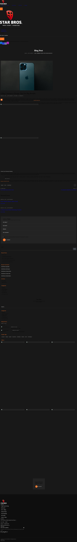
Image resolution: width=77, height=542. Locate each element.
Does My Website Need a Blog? (6, 256)
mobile (23, 336)
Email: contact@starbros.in (5, 525)
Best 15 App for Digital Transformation (7, 258)
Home (26, 53)
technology (9, 185)
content (3, 336)
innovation (14, 336)
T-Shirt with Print (8, 271)
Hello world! (4, 254)
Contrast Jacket (8, 273)
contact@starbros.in (4, 31)
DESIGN (3, 287)
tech (5, 185)
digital (2, 185)
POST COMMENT (7, 239)
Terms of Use (2, 539)
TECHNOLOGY (4, 292)
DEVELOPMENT (30, 53)
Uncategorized (5, 318)
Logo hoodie (7, 266)
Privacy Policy (3, 540)
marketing (18, 336)
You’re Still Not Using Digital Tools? (7, 261)
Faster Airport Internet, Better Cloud (9, 201)
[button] (38, 6)
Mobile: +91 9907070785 (5, 523)
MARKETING (4, 315)
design (7, 336)
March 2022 (4, 282)
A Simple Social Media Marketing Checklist (11, 209)
